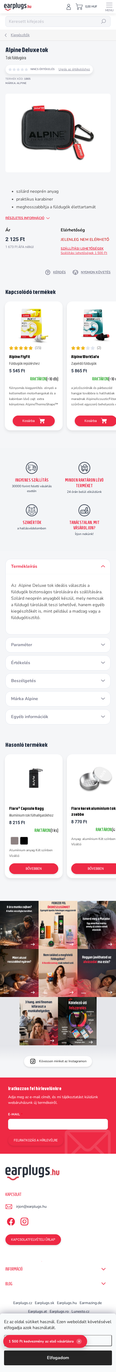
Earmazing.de (91, 1302)
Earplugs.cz (22, 1302)
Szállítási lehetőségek (84, 250)
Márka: (15, 83)
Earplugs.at (37, 1311)
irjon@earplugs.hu (31, 1206)
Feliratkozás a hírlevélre (36, 1140)
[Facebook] (10, 1220)
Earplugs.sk (44, 1302)
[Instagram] (23, 1220)
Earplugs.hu (67, 1302)
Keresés (103, 21)
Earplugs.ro (59, 1311)
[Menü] (109, 6)
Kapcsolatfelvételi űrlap (33, 1240)
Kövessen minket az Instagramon (63, 1061)
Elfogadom (58, 1358)
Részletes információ (24, 218)
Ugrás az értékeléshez (74, 69)
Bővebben (34, 869)
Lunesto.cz (80, 1311)
